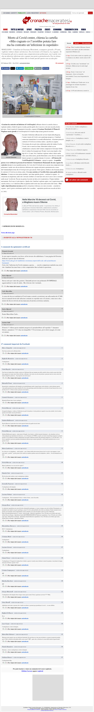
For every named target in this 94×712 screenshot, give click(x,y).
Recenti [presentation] (77, 43)
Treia (69, 32)
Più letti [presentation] (69, 43)
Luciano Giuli (6, 322)
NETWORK (43, 13)
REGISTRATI (35, 13)
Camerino (75, 32)
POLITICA (38, 29)
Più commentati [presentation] (86, 43)
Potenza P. (48, 32)
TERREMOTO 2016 (71, 29)
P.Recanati (33, 32)
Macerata (12, 32)
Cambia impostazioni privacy (47, 710)
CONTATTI (14, 13)
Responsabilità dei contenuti (33, 709)
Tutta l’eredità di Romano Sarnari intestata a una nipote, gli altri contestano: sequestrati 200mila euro (78, 49)
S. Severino (55, 32)
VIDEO (83, 29)
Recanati (26, 32)
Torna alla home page (8, 233)
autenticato (24, 271)
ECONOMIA (57, 29)
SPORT (29, 29)
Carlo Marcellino (7, 291)
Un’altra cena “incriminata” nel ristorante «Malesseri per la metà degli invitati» (77, 66)
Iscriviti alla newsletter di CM (17, 237)
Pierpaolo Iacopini (7, 251)
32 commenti (60, 63)
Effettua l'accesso (27, 671)
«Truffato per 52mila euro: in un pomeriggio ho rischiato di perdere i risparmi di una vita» (77, 84)
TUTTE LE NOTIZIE (17, 29)
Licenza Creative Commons (60, 709)
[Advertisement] (48, 687)
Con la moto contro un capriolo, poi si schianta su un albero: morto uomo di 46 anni (78, 57)
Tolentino (41, 32)
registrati (40, 671)
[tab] (69, 43)
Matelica (81, 32)
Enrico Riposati (6, 276)
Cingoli (88, 32)
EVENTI (47, 29)
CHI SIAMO (6, 13)
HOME (5, 29)
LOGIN (29, 13)
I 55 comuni (5, 32)
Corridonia (63, 32)
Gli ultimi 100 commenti (78, 180)
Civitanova (19, 32)
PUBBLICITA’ (22, 13)
